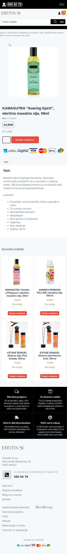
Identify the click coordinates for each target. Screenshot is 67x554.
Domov (3, 33)
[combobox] (26, 21)
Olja (41, 33)
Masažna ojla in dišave (28, 33)
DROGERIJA (13, 33)
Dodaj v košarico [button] (17, 313)
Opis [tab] (6, 162)
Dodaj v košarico (25, 139)
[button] (9, 45)
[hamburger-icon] (61, 4)
